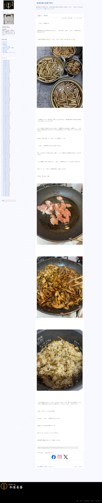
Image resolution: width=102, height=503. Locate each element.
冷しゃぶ (5, 43)
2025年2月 (5, 81)
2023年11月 (5, 99)
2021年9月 (5, 129)
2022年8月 (5, 116)
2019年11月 (5, 155)
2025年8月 (5, 74)
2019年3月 (5, 165)
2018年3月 (5, 179)
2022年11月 (5, 113)
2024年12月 (5, 83)
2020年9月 (5, 144)
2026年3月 (5, 66)
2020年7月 (5, 146)
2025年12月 (5, 69)
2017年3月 (5, 193)
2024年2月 (5, 95)
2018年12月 (5, 168)
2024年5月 (5, 92)
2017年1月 (5, 195)
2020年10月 (5, 142)
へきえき (5, 50)
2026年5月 (5, 63)
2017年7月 (5, 188)
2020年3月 (5, 151)
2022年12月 (5, 112)
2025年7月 (5, 75)
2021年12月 (5, 126)
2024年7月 (5, 89)
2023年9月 (5, 101)
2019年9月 (5, 158)
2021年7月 (5, 132)
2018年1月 (5, 181)
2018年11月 (5, 169)
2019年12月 (5, 154)
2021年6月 (5, 133)
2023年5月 (5, 106)
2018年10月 (5, 171)
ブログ (80, 18)
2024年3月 (5, 94)
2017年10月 (5, 185)
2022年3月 (5, 122)
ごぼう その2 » (78, 466)
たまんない (5, 41)
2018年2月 (5, 180)
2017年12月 (5, 182)
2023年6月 (5, 105)
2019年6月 (5, 161)
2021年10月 (5, 128)
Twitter (92, 500)
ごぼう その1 (42, 15)
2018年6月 (5, 175)
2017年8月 (5, 187)
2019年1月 (5, 167)
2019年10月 (5, 156)
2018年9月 (5, 172)
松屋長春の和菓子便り (45, 3)
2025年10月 (5, 72)
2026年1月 (5, 68)
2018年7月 (5, 174)
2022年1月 (5, 125)
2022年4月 (5, 121)
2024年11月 (5, 85)
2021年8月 (5, 131)
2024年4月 (5, 93)
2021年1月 (5, 139)
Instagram (86, 500)
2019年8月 (5, 159)
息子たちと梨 (6, 48)
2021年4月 (5, 135)
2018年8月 (5, 173)
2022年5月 (5, 120)
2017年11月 (5, 184)
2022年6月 (5, 119)
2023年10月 (5, 100)
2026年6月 (5, 62)
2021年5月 (5, 134)
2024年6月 (5, 90)
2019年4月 (5, 164)
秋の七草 (5, 51)
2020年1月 (5, 153)
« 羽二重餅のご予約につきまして (45, 466)
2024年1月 (5, 96)
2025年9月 (5, 73)
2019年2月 (5, 166)
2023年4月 (5, 107)
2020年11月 (5, 141)
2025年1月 (5, 82)
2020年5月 (5, 148)
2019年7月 (5, 160)
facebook (98, 500)
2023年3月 (5, 108)
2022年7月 (5, 118)
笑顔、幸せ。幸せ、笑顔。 (8, 47)
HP (77, 500)
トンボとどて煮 (6, 46)
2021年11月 (5, 127)
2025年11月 (5, 70)
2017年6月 (5, 189)
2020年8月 (5, 145)
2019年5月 (5, 162)
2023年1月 (5, 111)
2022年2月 (5, 124)
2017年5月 (5, 191)
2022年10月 (5, 114)
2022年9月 (5, 115)
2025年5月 (5, 78)
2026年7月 (5, 61)
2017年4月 (5, 192)
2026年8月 (5, 60)
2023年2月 (5, 109)
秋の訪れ (5, 44)
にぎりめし (5, 45)
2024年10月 (5, 86)
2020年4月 (5, 149)
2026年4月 (5, 65)
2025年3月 (5, 80)
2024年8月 (5, 88)
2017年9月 (5, 186)
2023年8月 (5, 102)
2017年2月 (5, 194)
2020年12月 (5, 140)
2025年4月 (5, 79)
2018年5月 (5, 177)
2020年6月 (5, 147)
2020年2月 (5, 152)
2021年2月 (5, 138)
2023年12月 (5, 98)
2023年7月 (5, 103)
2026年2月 (5, 67)
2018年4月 (5, 178)
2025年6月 (5, 76)
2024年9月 (5, 87)
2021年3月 (5, 136)
